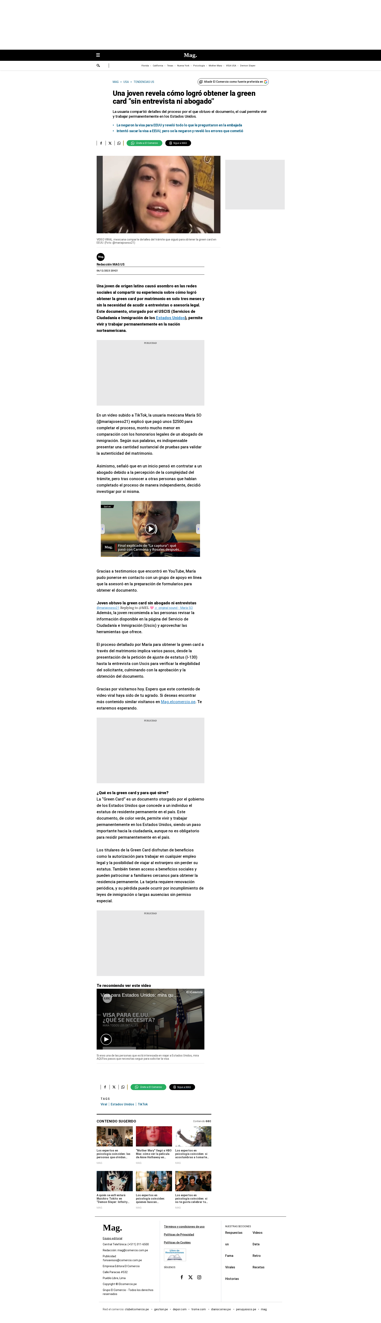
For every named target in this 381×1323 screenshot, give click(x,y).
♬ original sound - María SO (174, 608)
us (227, 1244)
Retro (257, 1256)
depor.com (180, 1309)
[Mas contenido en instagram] (199, 1277)
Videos (258, 1233)
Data (256, 1244)
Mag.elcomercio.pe (178, 701)
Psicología (199, 66)
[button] (106, 1039)
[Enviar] (98, 66)
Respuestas (233, 1233)
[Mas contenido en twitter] (190, 1277)
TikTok (143, 1104)
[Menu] (100, 55)
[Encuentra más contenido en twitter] (110, 143)
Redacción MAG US (111, 264)
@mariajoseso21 (108, 608)
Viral (104, 1104)
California (158, 66)
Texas (170, 66)
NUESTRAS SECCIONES (238, 1226)
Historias (232, 1279)
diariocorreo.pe (221, 1309)
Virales (230, 1267)
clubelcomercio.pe (137, 1309)
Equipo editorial (112, 1238)
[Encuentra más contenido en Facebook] (101, 143)
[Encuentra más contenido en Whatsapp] (118, 143)
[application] (150, 1019)
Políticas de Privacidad (179, 1234)
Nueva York (183, 66)
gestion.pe (161, 1309)
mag (264, 1309)
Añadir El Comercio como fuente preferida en (233, 81)
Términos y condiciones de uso (184, 1226)
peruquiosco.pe (246, 1309)
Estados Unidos (122, 1104)
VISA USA (231, 66)
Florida (145, 66)
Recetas (259, 1267)
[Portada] (112, 1235)
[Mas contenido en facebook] (181, 1277)
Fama (229, 1256)
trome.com (199, 1309)
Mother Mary (215, 66)
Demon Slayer (247, 66)
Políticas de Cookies (177, 1242)
